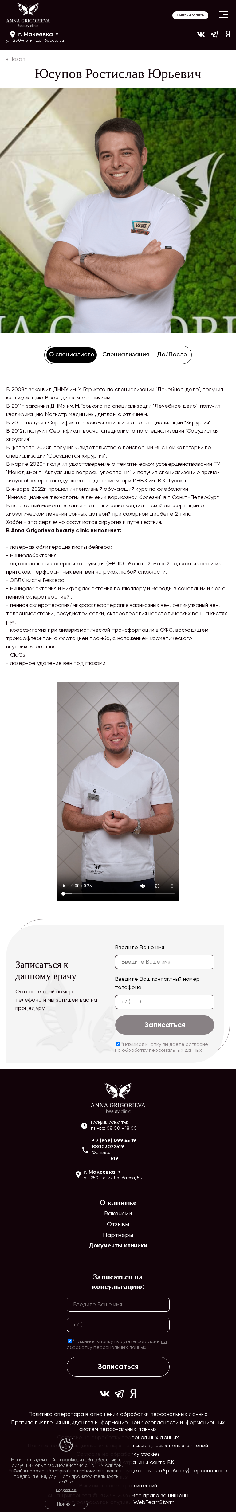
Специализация (125, 355)
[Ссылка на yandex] (227, 37)
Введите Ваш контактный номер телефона (157, 983)
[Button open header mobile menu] (224, 15)
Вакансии (118, 1214)
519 (114, 1159)
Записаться (164, 1025)
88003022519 (108, 1147)
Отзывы (118, 1224)
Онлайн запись (190, 15)
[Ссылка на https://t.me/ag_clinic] (215, 37)
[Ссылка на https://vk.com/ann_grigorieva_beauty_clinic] (201, 37)
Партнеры (118, 1235)
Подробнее (66, 1490)
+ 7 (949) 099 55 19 (114, 1140)
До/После (172, 355)
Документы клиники (118, 1246)
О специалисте (71, 355)
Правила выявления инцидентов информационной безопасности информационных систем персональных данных (118, 1426)
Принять (66, 1504)
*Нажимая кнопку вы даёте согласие (161, 1047)
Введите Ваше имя (139, 947)
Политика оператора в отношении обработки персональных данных (118, 1414)
